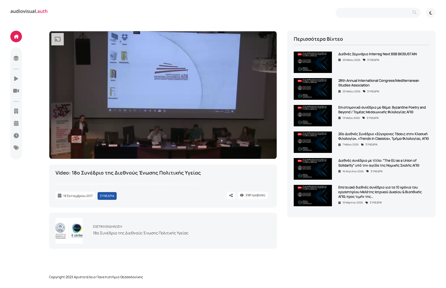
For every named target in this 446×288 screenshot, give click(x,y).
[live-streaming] (16, 91)
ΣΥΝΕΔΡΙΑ (107, 196)
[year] (16, 124)
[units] (16, 111)
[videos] (16, 79)
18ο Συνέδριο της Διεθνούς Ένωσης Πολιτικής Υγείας (140, 233)
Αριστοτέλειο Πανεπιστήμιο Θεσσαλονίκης (108, 277)
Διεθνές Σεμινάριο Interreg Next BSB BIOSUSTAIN (377, 54)
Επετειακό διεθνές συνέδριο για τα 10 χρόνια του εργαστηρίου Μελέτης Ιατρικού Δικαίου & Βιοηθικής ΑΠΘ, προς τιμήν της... (380, 192)
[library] (16, 59)
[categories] (16, 148)
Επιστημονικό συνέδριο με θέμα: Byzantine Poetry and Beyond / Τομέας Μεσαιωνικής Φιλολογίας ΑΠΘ (382, 109)
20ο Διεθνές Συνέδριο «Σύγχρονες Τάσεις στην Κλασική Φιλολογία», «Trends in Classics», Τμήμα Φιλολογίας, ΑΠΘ (383, 136)
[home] (16, 36)
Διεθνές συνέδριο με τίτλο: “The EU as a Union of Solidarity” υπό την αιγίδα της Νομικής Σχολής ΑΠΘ (378, 162)
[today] (16, 136)
